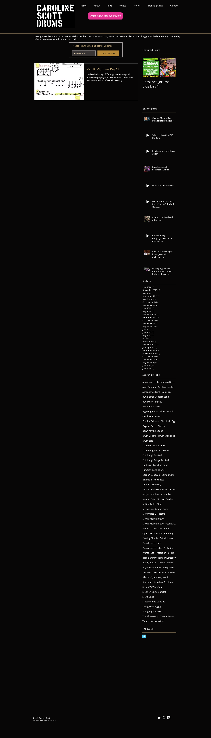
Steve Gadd (148, 596)
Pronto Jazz (148, 552)
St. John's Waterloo (152, 586)
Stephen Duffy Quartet (154, 591)
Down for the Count (152, 430)
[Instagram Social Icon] (168, 717)
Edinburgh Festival (152, 455)
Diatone (162, 426)
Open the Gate (150, 533)
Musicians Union (160, 528)
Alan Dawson (149, 387)
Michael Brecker (165, 499)
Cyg (173, 421)
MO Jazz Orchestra (152, 494)
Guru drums (168, 474)
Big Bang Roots (150, 411)
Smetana (147, 582)
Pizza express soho (152, 548)
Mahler (167, 494)
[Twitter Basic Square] (144, 636)
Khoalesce (159, 479)
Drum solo (147, 440)
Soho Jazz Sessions (163, 582)
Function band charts (153, 469)
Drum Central (149, 435)
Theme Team (167, 616)
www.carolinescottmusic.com (44, 720)
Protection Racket (165, 552)
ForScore (146, 464)
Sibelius (172, 572)
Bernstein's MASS (151, 406)
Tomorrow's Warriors (153, 621)
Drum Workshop (166, 435)
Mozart (146, 528)
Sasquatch (168, 567)
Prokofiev (168, 548)
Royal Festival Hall (151, 567)
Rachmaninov (149, 557)
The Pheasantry (150, 616)
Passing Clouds (150, 538)
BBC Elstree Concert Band (155, 396)
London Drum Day (151, 484)
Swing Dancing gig (151, 606)
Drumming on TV (151, 450)
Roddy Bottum (149, 562)
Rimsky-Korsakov (167, 557)
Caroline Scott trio (151, 416)
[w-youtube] (163, 717)
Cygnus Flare (149, 426)
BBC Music (147, 401)
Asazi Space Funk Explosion (156, 391)
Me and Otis (148, 499)
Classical (165, 421)
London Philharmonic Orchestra (158, 489)
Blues (162, 411)
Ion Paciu (147, 479)
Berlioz (158, 401)
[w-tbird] (158, 717)
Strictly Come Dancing (153, 601)
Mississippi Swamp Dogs (155, 508)
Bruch (170, 411)
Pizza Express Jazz (151, 543)
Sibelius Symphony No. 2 (155, 577)
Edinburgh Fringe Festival (155, 460)
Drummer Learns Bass (153, 445)
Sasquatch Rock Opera (154, 572)
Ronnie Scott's (166, 562)
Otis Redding (166, 533)
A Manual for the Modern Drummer (159, 382)
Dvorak (165, 450)
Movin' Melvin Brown (153, 518)
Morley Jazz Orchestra (153, 513)
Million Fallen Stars (152, 504)
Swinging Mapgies (151, 611)
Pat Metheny (166, 538)
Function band (160, 464)
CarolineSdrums (150, 421)
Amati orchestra (166, 387)
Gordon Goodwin (151, 474)
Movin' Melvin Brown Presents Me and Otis (159, 523)
